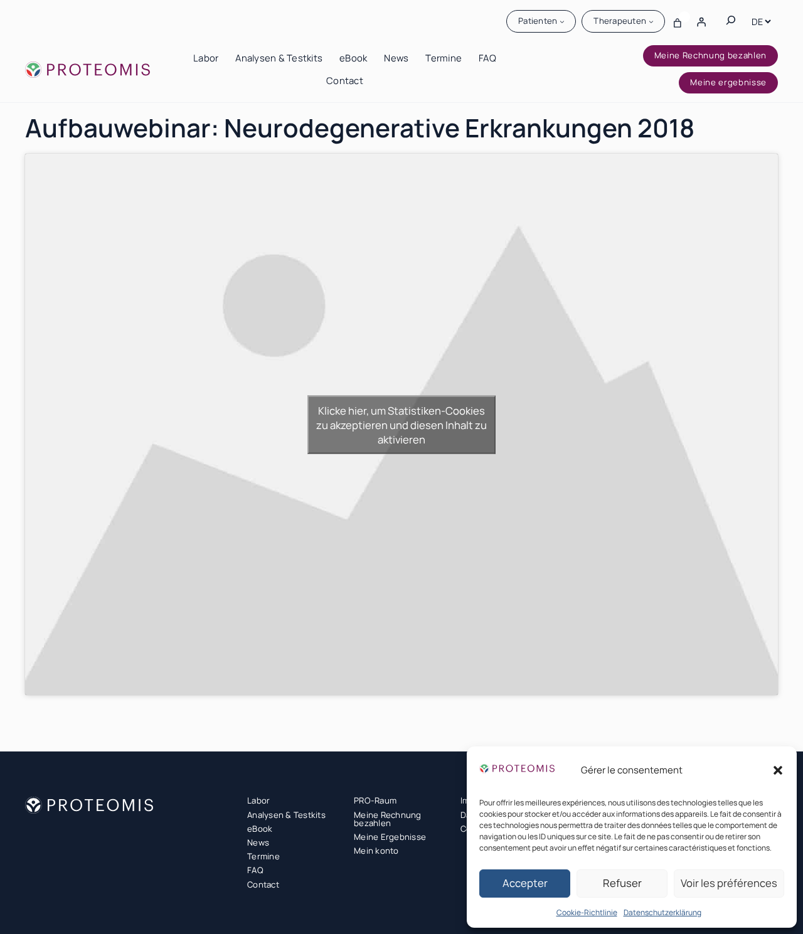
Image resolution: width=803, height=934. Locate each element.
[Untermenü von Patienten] (562, 21)
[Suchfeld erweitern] (730, 21)
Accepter (525, 883)
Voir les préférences (729, 883)
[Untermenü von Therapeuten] (651, 21)
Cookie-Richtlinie (586, 912)
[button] (778, 770)
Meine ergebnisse (728, 82)
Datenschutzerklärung (662, 912)
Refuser (622, 883)
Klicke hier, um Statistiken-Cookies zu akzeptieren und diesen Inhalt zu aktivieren (401, 424)
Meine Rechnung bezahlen (710, 55)
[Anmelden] (701, 21)
